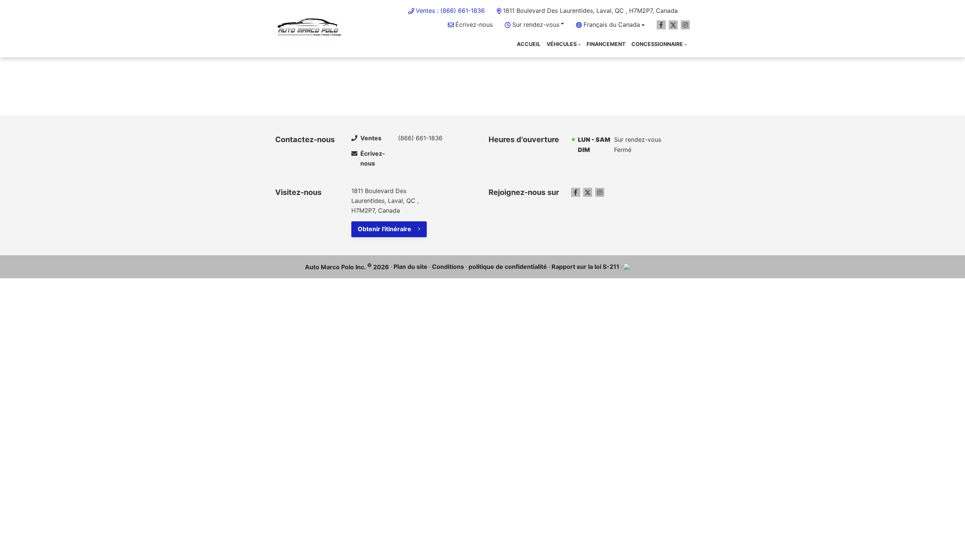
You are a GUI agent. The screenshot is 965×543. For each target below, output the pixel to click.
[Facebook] (661, 24)
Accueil (529, 44)
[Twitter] (673, 24)
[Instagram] (685, 24)
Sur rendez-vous (535, 24)
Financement (606, 44)
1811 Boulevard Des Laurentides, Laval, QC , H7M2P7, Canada (590, 10)
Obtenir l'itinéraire (384, 229)
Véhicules (562, 44)
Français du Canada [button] (612, 24)
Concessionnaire (657, 44)
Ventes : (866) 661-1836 (450, 10)
